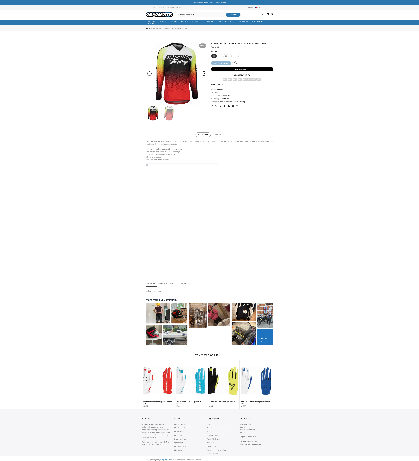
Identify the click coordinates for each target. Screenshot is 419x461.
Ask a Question (217, 84)
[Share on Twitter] (216, 106)
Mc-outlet (151, 24)
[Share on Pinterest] (220, 106)
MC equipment (257, 21)
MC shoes (184, 21)
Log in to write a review (153, 291)
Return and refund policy (216, 450)
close (149, 2)
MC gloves (174, 21)
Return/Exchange (213, 439)
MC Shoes (178, 435)
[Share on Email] (233, 106)
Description (203, 134)
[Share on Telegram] (229, 106)
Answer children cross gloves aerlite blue (255, 403)
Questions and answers (216, 428)
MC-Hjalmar (179, 432)
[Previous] (149, 73)
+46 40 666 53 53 (158, 7)
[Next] (204, 73)
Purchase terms (213, 454)
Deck (231, 21)
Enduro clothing (197, 21)
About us (217, 134)
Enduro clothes (180, 439)
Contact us (211, 446)
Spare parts (222, 21)
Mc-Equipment (180, 446)
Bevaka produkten (242, 69)
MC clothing (151, 21)
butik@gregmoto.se (174, 7)
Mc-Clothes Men (180, 424)
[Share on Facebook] (212, 106)
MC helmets (163, 21)
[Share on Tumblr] (225, 106)
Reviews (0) (151, 283)
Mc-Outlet (178, 450)
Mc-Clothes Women (182, 428)
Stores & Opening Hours (216, 435)
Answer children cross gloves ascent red (157, 403)
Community (184, 283)
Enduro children (226, 102)
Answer (220, 89)
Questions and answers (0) (167, 283)
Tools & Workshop (242, 21)
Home (148, 28)
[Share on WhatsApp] (237, 106)
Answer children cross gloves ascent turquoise (190, 403)
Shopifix (198, 460)
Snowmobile (210, 21)
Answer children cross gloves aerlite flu (222, 403)
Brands (209, 432)
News (209, 424)
